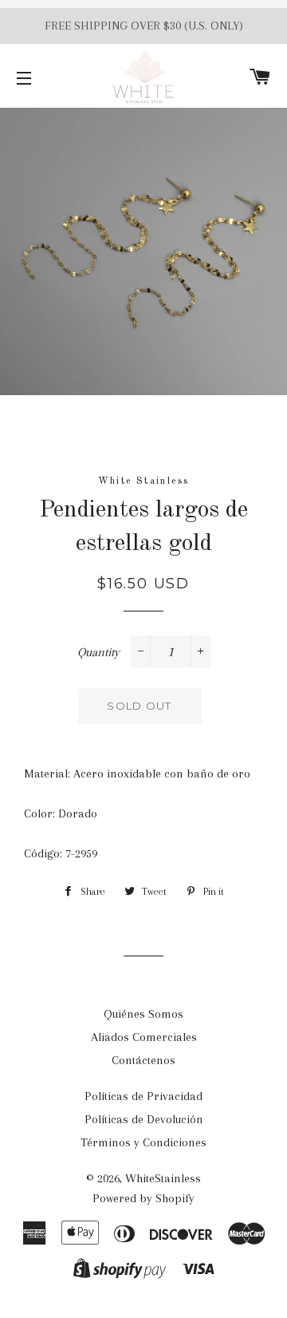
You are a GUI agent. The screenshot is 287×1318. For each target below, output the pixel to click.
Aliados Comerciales (144, 1037)
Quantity (98, 652)
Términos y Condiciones (143, 1142)
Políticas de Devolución (144, 1119)
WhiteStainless (163, 1178)
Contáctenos (143, 1060)
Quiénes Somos (143, 1014)
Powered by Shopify (143, 1198)
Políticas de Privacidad (143, 1096)
